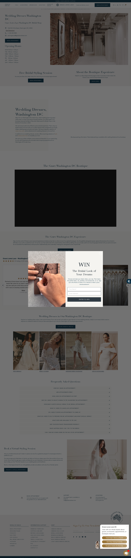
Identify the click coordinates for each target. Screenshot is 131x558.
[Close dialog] (100, 253)
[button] (126, 553)
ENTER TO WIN (84, 299)
